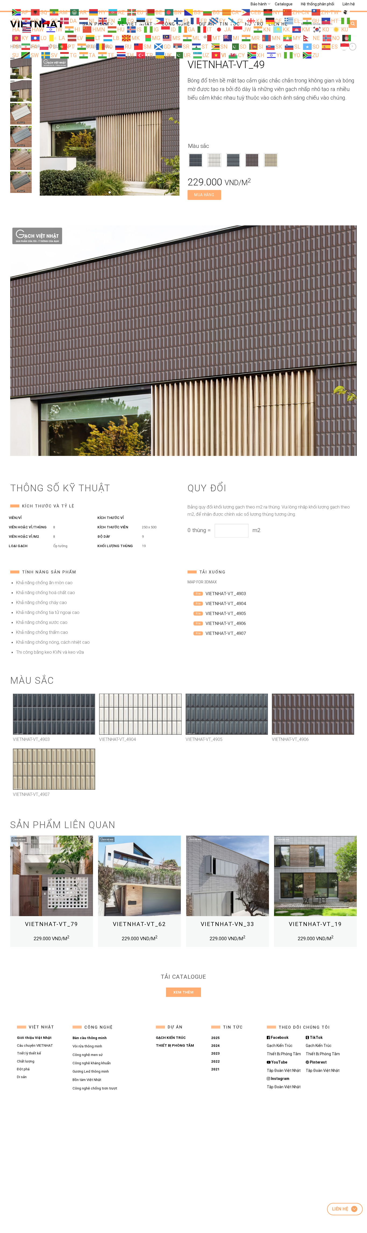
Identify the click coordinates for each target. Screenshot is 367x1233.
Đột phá (23, 1069)
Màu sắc (198, 146)
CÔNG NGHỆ (98, 1027)
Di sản (22, 1077)
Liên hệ (349, 4)
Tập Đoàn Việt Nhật (284, 1070)
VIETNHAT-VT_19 (315, 924)
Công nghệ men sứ (87, 1054)
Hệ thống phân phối (317, 4)
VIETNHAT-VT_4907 (226, 633)
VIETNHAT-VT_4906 (226, 623)
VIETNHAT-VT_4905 (226, 613)
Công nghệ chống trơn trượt (94, 1088)
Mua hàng (204, 195)
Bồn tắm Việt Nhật (86, 1080)
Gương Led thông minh (90, 1071)
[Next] (356, 893)
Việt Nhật (41, 1027)
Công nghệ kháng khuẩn (91, 1063)
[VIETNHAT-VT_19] (315, 877)
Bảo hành (259, 4)
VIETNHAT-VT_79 (51, 924)
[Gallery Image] (109, 125)
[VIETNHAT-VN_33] (227, 877)
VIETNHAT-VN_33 (227, 924)
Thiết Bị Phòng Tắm (284, 1054)
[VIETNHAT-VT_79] (51, 877)
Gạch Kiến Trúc (280, 1045)
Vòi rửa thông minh (87, 1046)
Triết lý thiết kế (29, 1053)
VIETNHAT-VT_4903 (226, 593)
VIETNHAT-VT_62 (139, 924)
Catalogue (284, 4)
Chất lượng (25, 1061)
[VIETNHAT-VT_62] (139, 877)
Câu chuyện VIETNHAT (35, 1046)
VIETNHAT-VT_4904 (226, 603)
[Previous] (10, 893)
